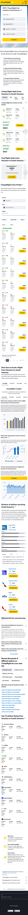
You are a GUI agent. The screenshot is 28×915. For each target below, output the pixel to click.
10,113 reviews (12, 573)
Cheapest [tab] (4, 97)
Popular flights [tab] (18, 677)
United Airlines (12, 568)
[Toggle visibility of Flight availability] (9, 461)
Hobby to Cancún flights (8, 711)
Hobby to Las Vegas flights (8, 705)
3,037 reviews (12, 597)
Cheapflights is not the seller (9, 877)
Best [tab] (11, 97)
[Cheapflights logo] (6, 2)
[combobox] (6, 14)
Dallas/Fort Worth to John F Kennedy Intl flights (13, 694)
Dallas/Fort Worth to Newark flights (11, 692)
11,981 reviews (12, 585)
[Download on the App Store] (17, 911)
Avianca (11, 604)
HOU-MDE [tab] (19, 383)
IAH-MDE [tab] (5, 383)
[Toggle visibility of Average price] (19, 461)
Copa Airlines (12, 525)
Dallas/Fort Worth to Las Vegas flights (11, 696)
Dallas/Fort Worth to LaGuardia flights (11, 690)
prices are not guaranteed (11, 872)
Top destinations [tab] (16, 680)
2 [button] (10, 360)
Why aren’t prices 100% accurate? (11, 883)
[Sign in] (22, 3)
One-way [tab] (23, 98)
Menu (25, 1)
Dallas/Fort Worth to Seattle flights (10, 698)
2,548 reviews (12, 609)
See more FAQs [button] (14, 654)
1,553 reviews (12, 529)
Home (4, 889)
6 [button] (20, 360)
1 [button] (7, 360)
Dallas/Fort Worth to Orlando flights (11, 709)
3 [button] (13, 360)
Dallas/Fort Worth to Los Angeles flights (12, 703)
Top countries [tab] (5, 680)
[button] (21, 10)
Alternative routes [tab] (6, 669)
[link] (11, 177)
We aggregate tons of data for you (11, 880)
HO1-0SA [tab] (4, 397)
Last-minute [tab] (16, 98)
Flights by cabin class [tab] (7, 673)
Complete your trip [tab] (18, 669)
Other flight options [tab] (7, 677)
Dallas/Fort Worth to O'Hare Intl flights (11, 700)
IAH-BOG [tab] (12, 383)
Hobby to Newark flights (8, 707)
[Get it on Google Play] (10, 911)
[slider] (26, 215)
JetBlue (10, 592)
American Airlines (13, 580)
